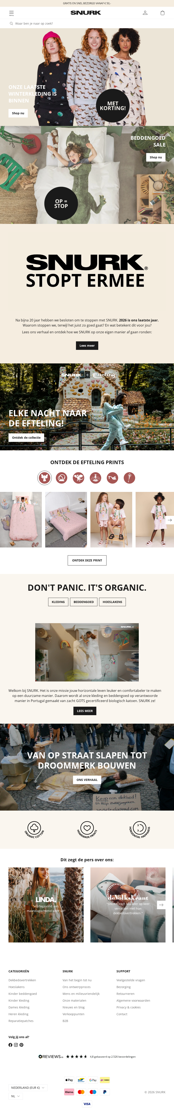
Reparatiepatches (21, 1021)
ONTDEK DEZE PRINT (87, 560)
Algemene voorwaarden (133, 1000)
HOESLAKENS (112, 602)
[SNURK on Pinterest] (21, 1045)
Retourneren (125, 994)
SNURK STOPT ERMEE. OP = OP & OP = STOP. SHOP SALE (87, 3)
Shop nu (18, 113)
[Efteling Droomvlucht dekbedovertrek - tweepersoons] (66, 520)
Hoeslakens (16, 987)
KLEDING (58, 602)
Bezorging (123, 987)
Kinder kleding (18, 1000)
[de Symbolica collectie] (129, 478)
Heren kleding (18, 1014)
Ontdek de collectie (26, 438)
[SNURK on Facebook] (10, 1045)
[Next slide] (170, 520)
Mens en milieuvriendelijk (81, 994)
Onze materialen (74, 1000)
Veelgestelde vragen (130, 980)
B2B (65, 1021)
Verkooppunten (73, 1014)
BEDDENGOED (84, 602)
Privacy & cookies (128, 1007)
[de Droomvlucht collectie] (44, 478)
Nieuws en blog (74, 1007)
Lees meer (87, 345)
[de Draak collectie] (78, 478)
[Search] (11, 23)
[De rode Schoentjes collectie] (112, 478)
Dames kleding (18, 1007)
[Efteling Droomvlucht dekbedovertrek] (21, 520)
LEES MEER (85, 711)
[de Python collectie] (61, 478)
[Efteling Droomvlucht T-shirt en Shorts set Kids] (111, 520)
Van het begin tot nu (77, 980)
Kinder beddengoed (22, 994)
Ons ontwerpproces (77, 987)
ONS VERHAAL (87, 780)
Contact (121, 1014)
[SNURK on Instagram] (16, 1045)
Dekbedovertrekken (22, 980)
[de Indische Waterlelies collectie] (95, 478)
